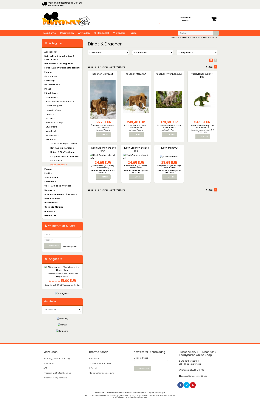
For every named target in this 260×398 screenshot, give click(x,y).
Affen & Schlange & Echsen (63, 143)
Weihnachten (51, 198)
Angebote (49, 211)
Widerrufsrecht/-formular (55, 377)
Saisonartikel (51, 177)
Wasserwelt (52, 135)
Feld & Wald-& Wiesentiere (59, 101)
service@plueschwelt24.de (194, 376)
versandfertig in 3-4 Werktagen (206, 131)
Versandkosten (103, 127)
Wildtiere (50, 139)
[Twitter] (187, 385)
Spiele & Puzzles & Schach (58, 185)
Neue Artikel (50, 215)
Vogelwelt (51, 131)
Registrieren (67, 32)
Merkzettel (102, 32)
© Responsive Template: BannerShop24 (151, 393)
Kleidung (49, 80)
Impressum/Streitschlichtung (57, 373)
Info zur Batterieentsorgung (102, 373)
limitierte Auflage (54, 122)
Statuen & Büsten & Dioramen (60, 194)
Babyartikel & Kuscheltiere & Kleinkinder (59, 58)
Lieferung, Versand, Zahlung (56, 358)
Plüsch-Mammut (169, 147)
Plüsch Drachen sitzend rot (136, 149)
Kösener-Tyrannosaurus (169, 73)
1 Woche (107, 130)
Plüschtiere (50, 93)
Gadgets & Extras (53, 206)
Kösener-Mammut (103, 73)
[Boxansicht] (211, 60)
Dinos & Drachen (58, 164)
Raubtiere (55, 160)
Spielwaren (50, 190)
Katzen (49, 118)
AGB (45, 368)
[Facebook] (180, 385)
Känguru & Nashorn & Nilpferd (64, 156)
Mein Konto (49, 32)
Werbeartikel (51, 202)
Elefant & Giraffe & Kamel (63, 152)
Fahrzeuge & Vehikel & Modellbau (62, 67)
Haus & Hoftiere (54, 110)
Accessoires (51, 51)
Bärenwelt (51, 97)
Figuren (48, 72)
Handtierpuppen (54, 105)
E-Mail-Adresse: (141, 358)
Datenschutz (49, 363)
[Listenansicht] (215, 60)
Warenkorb (119, 32)
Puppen (48, 169)
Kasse (133, 32)
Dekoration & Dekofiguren (58, 63)
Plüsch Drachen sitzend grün (103, 149)
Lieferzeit (93, 368)
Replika (48, 173)
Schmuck (49, 181)
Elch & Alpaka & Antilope (62, 147)
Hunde (49, 114)
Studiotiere (51, 126)
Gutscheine (50, 76)
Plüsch (48, 88)
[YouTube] (193, 385)
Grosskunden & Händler (100, 363)
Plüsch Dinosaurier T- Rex (202, 75)
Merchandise (51, 84)
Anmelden (84, 32)
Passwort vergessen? (69, 247)
